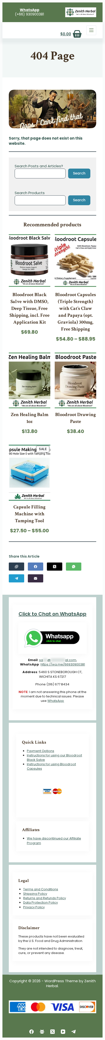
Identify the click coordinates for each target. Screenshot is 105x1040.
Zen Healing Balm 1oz (29, 418)
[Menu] (91, 30)
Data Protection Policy (40, 902)
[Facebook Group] (42, 1031)
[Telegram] (16, 578)
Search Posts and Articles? (39, 166)
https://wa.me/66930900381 (63, 664)
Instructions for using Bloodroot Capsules (51, 766)
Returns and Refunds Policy (44, 898)
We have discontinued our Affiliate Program (54, 840)
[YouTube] (63, 1031)
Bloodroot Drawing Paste (75, 418)
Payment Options (40, 751)
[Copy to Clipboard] (16, 567)
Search (79, 173)
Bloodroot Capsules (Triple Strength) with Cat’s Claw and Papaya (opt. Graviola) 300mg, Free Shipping (75, 311)
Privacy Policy (34, 907)
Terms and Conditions (40, 889)
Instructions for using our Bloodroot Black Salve (54, 757)
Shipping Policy (35, 893)
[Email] (35, 578)
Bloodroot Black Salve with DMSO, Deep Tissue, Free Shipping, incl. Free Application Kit (30, 308)
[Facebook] (35, 567)
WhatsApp (55, 700)
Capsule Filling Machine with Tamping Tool (29, 514)
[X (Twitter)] (54, 567)
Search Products (30, 192)
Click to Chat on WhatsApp (52, 613)
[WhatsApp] (73, 567)
